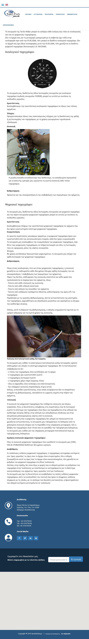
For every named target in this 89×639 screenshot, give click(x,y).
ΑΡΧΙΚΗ (28, 14)
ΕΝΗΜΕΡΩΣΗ (72, 14)
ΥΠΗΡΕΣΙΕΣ (60, 14)
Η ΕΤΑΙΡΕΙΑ (38, 14)
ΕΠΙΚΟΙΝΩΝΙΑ (8, 25)
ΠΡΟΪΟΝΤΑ (49, 14)
